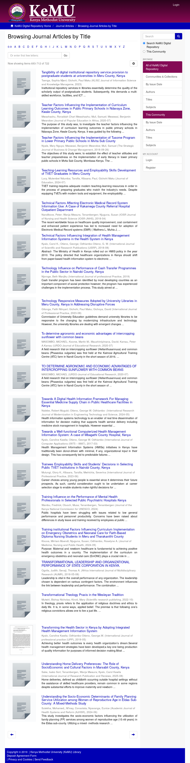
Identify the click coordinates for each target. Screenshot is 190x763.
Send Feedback (44, 759)
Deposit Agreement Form (22, 755)
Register (151, 167)
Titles (149, 99)
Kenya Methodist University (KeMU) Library (55, 752)
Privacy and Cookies (20, 759)
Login (149, 160)
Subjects (151, 107)
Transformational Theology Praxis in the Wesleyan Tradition (83, 594)
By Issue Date (154, 84)
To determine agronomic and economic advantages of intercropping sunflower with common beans (88, 335)
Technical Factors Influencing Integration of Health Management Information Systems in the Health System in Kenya (86, 237)
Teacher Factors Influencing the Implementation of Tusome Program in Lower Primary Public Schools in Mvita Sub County (88, 139)
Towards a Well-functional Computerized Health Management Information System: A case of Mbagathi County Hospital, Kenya (86, 433)
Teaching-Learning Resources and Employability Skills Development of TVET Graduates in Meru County (89, 172)
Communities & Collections (161, 76)
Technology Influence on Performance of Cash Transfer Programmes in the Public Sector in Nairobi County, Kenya (89, 270)
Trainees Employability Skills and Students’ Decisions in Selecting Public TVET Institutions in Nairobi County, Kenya (87, 466)
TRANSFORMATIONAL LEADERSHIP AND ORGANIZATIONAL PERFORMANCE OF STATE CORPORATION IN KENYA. (86, 563)
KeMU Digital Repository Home (33, 26)
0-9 (10, 46)
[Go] (178, 36)
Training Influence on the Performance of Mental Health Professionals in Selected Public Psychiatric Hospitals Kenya (84, 498)
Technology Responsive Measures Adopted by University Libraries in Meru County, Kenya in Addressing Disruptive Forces (89, 302)
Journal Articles (65, 26)
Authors (150, 92)
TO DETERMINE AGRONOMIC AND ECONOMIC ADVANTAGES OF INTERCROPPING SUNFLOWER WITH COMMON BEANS (89, 368)
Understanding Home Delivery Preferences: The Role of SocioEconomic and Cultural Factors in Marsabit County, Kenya (85, 665)
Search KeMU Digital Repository (159, 45)
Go (65, 55)
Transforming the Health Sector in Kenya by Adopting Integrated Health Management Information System (86, 629)
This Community (156, 51)
